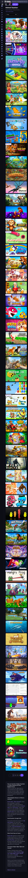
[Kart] (2, 33)
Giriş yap (15, 4)
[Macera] (2, 38)
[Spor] (2, 47)
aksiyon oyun (10, 811)
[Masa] (2, 40)
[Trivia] (2, 55)
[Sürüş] (2, 51)
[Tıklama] (2, 53)
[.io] (2, 31)
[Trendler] (2, 13)
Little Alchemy (17, 852)
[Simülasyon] (2, 44)
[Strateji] (2, 49)
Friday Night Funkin (14, 853)
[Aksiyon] (2, 25)
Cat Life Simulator (16, 826)
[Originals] (2, 17)
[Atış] (2, 27)
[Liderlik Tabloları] (2, 21)
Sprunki (21, 853)
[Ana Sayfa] (2, 6)
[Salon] (2, 42)
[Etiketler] (2, 59)
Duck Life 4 (10, 835)
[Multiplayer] (2, 19)
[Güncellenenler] (2, 15)
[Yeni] (2, 10)
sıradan (16, 855)
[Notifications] (9, 4)
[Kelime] (2, 36)
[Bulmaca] (2, 29)
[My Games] (6, 4)
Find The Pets (10, 840)
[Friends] (2, 4)
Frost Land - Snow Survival (14, 801)
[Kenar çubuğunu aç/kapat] (2, 1)
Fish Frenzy (15, 807)
